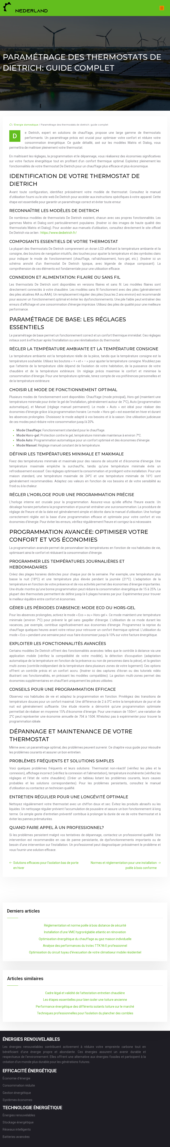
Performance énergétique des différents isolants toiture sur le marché (85, 1006)
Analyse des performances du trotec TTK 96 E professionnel (85, 945)
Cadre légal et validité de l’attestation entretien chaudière (85, 993)
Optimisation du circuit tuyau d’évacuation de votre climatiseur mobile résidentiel (85, 952)
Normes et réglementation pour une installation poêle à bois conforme (124, 865)
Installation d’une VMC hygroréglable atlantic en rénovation (85, 932)
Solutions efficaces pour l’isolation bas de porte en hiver (46, 865)
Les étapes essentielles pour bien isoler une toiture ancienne (85, 999)
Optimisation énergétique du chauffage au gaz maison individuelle (85, 939)
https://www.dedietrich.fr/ (59, 232)
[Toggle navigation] (162, 8)
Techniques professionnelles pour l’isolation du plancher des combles (85, 1013)
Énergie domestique (26, 124)
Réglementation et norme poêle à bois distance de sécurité (85, 925)
